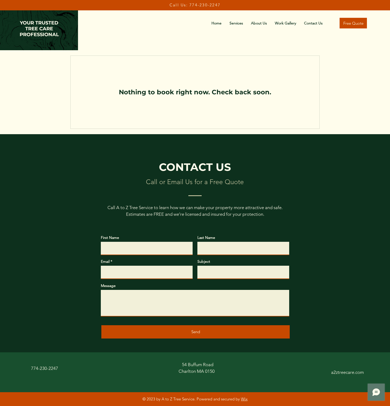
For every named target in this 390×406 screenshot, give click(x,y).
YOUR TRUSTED (39, 23)
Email (105, 261)
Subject (203, 261)
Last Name (206, 237)
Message (108, 285)
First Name (110, 237)
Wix (244, 398)
